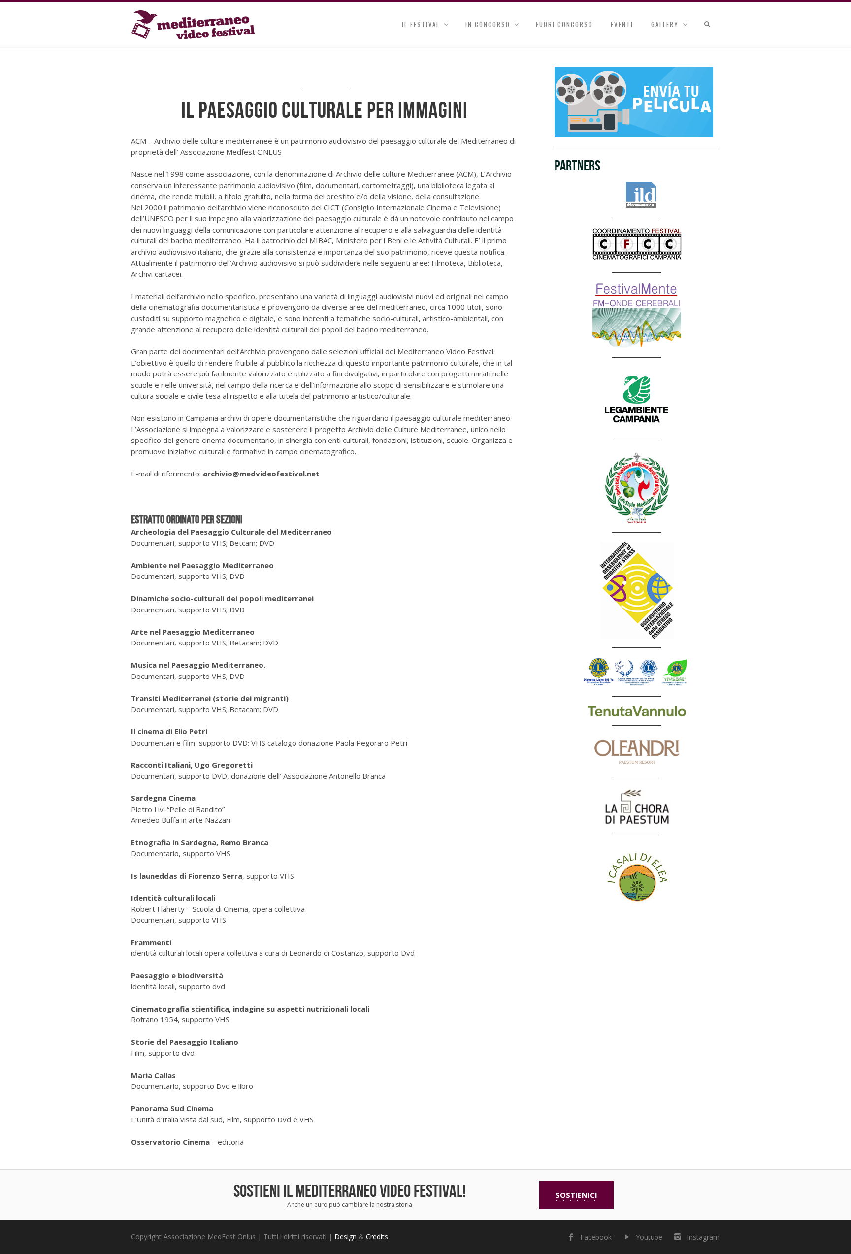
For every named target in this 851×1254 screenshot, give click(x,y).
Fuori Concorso (564, 24)
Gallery (665, 24)
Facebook (595, 1237)
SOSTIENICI (576, 1195)
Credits (377, 1236)
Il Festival (421, 24)
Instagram (703, 1237)
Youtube (649, 1237)
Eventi (622, 24)
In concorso (487, 24)
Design (345, 1236)
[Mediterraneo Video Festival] (193, 24)
